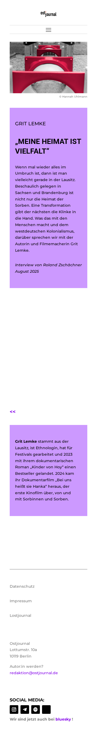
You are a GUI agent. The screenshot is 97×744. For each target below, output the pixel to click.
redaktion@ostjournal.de (34, 672)
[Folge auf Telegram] (24, 709)
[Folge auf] (46, 709)
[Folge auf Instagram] (14, 709)
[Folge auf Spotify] (35, 709)
